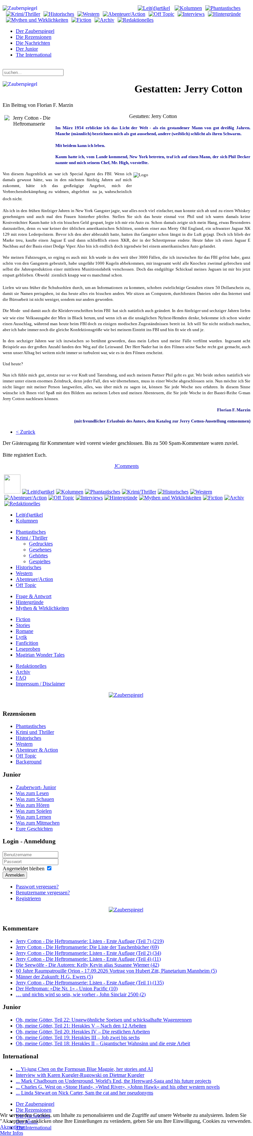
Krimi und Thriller (35, 732)
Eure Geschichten (34, 829)
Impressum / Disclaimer (40, 684)
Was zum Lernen (33, 817)
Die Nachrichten (33, 43)
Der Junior (27, 49)
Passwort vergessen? (37, 886)
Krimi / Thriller (31, 538)
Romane (24, 631)
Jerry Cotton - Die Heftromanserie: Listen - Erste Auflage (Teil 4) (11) (88, 959)
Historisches (28, 567)
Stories (23, 625)
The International (33, 55)
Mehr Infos (11, 1133)
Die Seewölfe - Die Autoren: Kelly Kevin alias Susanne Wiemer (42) (87, 965)
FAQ (21, 678)
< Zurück (25, 432)
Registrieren (28, 898)
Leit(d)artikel (29, 515)
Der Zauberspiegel (35, 31)
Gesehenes (40, 549)
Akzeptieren (12, 1127)
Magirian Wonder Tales (40, 655)
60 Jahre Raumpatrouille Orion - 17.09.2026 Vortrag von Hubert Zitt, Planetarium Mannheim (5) (116, 971)
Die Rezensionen (33, 37)
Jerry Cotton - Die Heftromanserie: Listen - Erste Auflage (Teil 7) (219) (90, 941)
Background (29, 761)
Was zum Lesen (32, 793)
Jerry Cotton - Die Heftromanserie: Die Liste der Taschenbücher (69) (87, 947)
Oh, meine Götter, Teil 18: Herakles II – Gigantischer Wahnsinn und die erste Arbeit (103, 1043)
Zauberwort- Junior (36, 787)
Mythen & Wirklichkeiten (42, 608)
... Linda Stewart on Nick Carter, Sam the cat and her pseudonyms (84, 1093)
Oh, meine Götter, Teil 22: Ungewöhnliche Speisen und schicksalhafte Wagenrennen (104, 1020)
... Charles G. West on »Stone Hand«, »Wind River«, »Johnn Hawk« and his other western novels (118, 1087)
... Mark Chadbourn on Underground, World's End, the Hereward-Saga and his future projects (113, 1081)
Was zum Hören (32, 805)
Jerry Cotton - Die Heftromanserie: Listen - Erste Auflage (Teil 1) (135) (90, 982)
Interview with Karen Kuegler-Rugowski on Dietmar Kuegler (80, 1075)
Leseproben (28, 649)
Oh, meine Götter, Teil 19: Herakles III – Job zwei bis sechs (78, 1037)
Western (24, 573)
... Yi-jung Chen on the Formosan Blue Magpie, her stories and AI (84, 1069)
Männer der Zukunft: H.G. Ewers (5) (54, 976)
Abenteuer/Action (34, 579)
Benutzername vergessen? (43, 892)
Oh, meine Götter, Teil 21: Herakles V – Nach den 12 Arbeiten (81, 1025)
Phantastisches (31, 532)
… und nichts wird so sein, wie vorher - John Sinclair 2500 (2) (81, 994)
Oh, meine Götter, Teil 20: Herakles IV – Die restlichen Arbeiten (83, 1031)
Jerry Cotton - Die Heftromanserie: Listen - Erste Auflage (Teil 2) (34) (88, 953)
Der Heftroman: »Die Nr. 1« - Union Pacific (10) (67, 988)
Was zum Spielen (34, 811)
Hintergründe (29, 602)
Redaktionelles (31, 666)
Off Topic (26, 585)
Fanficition (27, 643)
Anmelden (14, 875)
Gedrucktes (41, 543)
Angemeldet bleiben (23, 868)
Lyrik (21, 637)
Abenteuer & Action (37, 750)
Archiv (23, 672)
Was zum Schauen (35, 799)
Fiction (23, 619)
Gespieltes (39, 561)
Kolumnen (27, 520)
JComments (126, 466)
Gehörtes (38, 555)
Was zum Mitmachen (38, 823)
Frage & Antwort (33, 596)
